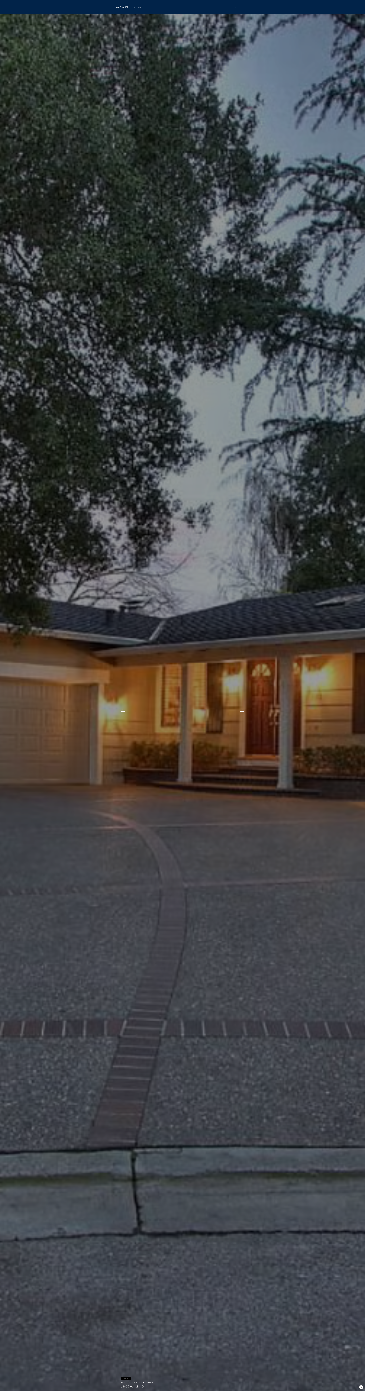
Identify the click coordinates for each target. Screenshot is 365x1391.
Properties (182, 7)
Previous (123, 709)
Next (242, 709)
